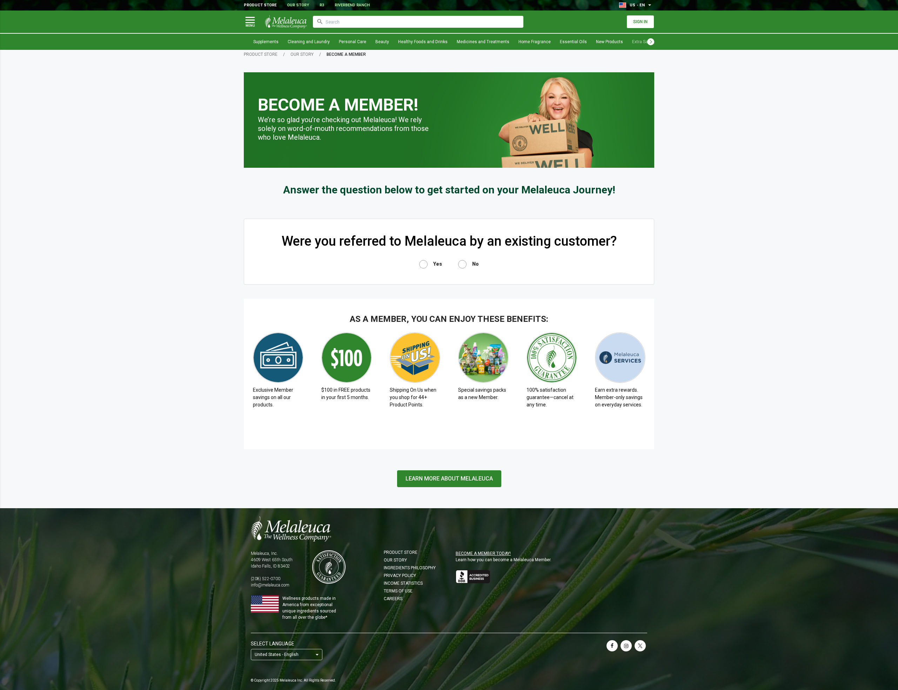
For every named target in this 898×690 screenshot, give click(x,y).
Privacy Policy (400, 575)
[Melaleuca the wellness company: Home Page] (286, 21)
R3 (322, 5)
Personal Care (352, 41)
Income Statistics (403, 583)
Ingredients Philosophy (410, 568)
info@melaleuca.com (270, 585)
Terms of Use (398, 591)
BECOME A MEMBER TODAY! (483, 553)
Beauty (382, 41)
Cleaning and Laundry (309, 41)
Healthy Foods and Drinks (423, 41)
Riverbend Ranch (352, 5)
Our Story (298, 5)
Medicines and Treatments (483, 41)
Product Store (260, 5)
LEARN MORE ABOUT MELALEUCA (449, 478)
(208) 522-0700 (265, 578)
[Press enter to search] (319, 21)
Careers (393, 599)
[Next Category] (650, 41)
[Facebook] (612, 645)
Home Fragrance (534, 41)
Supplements (266, 41)
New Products (609, 41)
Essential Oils (573, 41)
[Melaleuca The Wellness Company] (449, 529)
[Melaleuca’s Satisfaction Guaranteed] (329, 567)
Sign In (640, 21)
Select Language (272, 643)
